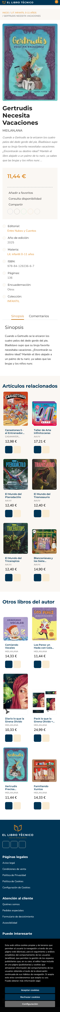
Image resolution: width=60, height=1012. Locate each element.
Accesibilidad (9, 923)
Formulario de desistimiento (18, 916)
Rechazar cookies (30, 997)
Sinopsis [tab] (17, 316)
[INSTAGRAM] (14, 844)
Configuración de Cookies (16, 887)
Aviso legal (8, 863)
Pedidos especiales (13, 910)
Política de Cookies (12, 881)
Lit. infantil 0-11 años (23, 12)
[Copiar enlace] (37, 211)
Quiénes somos (11, 904)
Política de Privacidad (14, 875)
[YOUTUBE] (22, 844)
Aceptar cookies (30, 990)
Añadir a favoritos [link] (21, 193)
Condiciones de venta (14, 869)
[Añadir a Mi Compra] (8, 449)
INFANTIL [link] (13, 301)
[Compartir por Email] (30, 211)
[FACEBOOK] (5, 844)
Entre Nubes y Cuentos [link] (21, 231)
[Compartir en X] (17, 211)
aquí (38, 980)
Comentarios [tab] (39, 316)
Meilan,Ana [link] (12, 130)
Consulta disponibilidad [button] (25, 198)
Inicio (5, 12)
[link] (17, 449)
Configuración (30, 1004)
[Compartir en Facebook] (10, 211)
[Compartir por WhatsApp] (23, 211)
